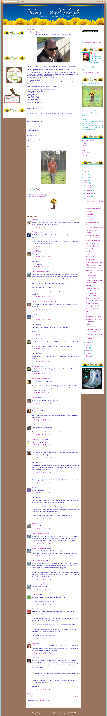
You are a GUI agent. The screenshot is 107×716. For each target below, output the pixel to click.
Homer (88, 254)
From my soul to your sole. (94, 208)
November (89, 188)
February (89, 353)
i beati (33, 523)
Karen (33, 450)
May (87, 345)
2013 (86, 169)
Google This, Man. (91, 314)
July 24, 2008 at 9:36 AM (41, 689)
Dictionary (85, 145)
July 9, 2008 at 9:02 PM (41, 334)
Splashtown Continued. (92, 246)
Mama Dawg (35, 594)
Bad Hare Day (90, 324)
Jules (33, 487)
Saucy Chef (89, 219)
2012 (86, 172)
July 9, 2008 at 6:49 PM (41, 297)
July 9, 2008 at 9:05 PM (41, 349)
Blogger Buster (12, 62)
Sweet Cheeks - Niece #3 (93, 238)
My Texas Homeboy (35, 32)
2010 (86, 177)
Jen (33, 314)
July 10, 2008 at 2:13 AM (41, 493)
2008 (86, 183)
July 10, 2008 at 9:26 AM (41, 604)
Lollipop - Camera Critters (93, 265)
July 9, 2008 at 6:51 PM (41, 309)
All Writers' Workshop (88, 140)
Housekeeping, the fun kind (94, 262)
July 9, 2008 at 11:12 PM (41, 435)
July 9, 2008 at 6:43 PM (41, 267)
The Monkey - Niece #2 (93, 240)
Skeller (34, 219)
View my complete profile (91, 72)
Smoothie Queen (91, 327)
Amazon (84, 143)
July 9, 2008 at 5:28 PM (41, 246)
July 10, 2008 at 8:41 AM (41, 543)
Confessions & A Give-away (94, 334)
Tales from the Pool (91, 278)
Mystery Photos (90, 259)
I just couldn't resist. (92, 303)
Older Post (77, 697)
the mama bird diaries (38, 439)
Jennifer (34, 658)
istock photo (86, 155)
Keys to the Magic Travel (39, 271)
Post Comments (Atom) (42, 700)
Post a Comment (32, 694)
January (88, 356)
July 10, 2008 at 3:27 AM (41, 518)
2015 (86, 166)
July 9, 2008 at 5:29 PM (41, 256)
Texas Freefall (90, 249)
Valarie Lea (35, 232)
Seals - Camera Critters (93, 291)
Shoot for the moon (91, 268)
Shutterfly (85, 150)
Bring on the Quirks (91, 275)
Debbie (34, 643)
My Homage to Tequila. (93, 235)
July (87, 199)
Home (54, 697)
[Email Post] (46, 195)
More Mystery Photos (92, 222)
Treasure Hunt (90, 214)
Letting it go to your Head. (93, 316)
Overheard (89, 285)
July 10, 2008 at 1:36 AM (41, 472)
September (89, 193)
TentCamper (35, 425)
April (87, 348)
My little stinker (90, 251)
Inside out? (89, 211)
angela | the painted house (40, 378)
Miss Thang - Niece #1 (92, 243)
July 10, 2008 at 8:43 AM (41, 579)
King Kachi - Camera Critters (94, 227)
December (89, 185)
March (88, 350)
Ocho (87, 311)
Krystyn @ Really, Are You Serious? (43, 301)
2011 (86, 174)
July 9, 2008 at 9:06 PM (41, 361)
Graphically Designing (61, 713)
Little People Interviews (93, 306)
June (87, 342)
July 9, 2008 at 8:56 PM (41, 319)
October (88, 190)
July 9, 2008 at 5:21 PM (41, 227)
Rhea (33, 609)
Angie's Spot (35, 408)
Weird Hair (89, 206)
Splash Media (86, 152)
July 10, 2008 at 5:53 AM (41, 528)
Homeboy (35, 197)
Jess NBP (35, 251)
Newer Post (30, 697)
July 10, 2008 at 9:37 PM (41, 653)
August (88, 196)
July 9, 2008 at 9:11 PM (41, 393)
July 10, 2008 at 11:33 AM (42, 638)
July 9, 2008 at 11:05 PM (41, 420)
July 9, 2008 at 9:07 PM (41, 374)
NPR (83, 148)
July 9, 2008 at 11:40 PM (41, 445)
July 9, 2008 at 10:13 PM (41, 403)
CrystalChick (35, 339)
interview (42, 197)
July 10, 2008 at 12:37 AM (42, 457)
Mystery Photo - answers (93, 257)
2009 (86, 180)
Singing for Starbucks (92, 288)
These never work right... (93, 225)
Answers (88, 217)
